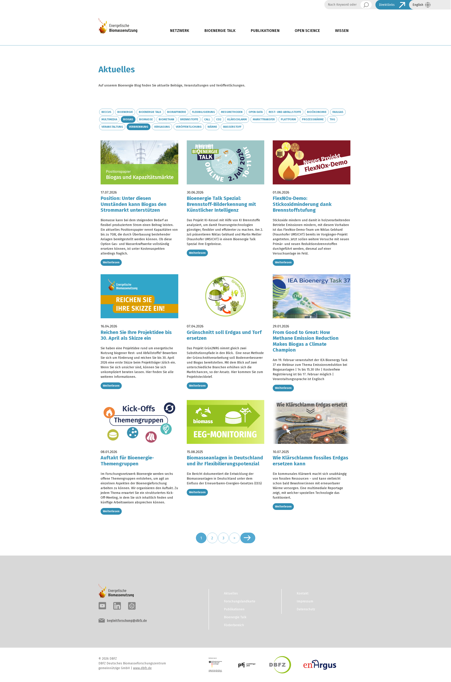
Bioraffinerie (176, 112)
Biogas (128, 119)
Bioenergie (125, 112)
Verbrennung (138, 126)
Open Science (307, 30)
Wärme (212, 126)
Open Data (256, 112)
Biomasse (146, 119)
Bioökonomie (316, 112)
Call (207, 119)
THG (332, 119)
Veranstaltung (112, 126)
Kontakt (302, 593)
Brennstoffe (189, 119)
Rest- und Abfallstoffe (285, 112)
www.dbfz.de (142, 668)
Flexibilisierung (203, 112)
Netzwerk (179, 30)
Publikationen (265, 30)
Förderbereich (234, 625)
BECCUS (106, 112)
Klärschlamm (237, 119)
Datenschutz (306, 609)
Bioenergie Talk (220, 30)
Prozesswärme (313, 119)
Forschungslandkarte (239, 601)
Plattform (288, 119)
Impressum (305, 601)
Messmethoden (232, 112)
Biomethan (166, 119)
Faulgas (337, 112)
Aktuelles (231, 593)
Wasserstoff (232, 126)
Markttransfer (264, 119)
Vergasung (162, 126)
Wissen (342, 30)
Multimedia (109, 119)
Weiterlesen (111, 262)
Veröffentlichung (189, 126)
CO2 (218, 119)
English (418, 5)
